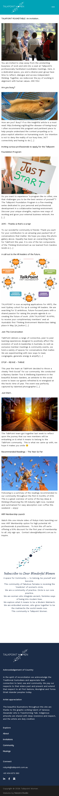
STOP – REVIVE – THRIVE (12, 362)
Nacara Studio (21, 793)
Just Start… (6, 393)
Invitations (8, 739)
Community (8, 745)
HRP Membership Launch (13, 514)
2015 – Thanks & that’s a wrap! (16, 224)
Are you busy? (8, 87)
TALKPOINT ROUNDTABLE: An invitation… (20, 18)
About (6, 733)
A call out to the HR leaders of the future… (21, 254)
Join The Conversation (12, 332)
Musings (7, 751)
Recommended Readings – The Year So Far (22, 451)
